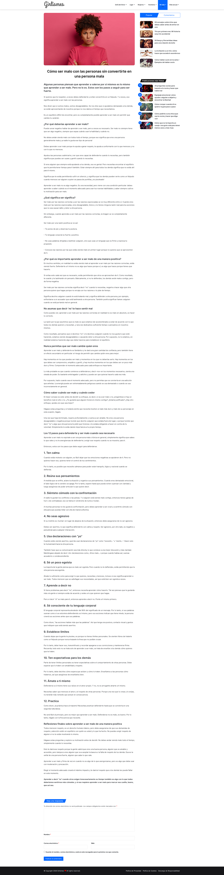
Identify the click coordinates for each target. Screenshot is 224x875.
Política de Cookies (150, 871)
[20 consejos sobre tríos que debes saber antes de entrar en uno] (146, 24)
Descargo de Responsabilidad (169, 871)
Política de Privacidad (133, 871)
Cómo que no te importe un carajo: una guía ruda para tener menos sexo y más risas (167, 125)
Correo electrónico (51, 843)
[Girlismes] (54, 5)
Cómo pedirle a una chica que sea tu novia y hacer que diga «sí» (166, 116)
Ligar (131, 5)
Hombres (151, 5)
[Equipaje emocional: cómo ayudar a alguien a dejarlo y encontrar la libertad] (146, 97)
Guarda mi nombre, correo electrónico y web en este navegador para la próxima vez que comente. (82, 852)
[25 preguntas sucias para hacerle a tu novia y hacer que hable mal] (146, 88)
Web (92, 843)
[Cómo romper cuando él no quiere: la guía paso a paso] (146, 107)
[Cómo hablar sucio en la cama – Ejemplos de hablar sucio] (146, 63)
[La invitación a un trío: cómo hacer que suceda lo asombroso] (146, 53)
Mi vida (162, 5)
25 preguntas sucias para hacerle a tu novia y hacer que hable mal (166, 88)
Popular (149, 15)
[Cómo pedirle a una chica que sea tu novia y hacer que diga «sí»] (146, 116)
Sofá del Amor (120, 5)
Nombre (47, 834)
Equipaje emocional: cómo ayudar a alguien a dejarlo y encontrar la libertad (165, 97)
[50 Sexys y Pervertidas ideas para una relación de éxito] (146, 43)
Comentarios (169, 15)
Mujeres (141, 5)
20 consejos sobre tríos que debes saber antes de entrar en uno (167, 24)
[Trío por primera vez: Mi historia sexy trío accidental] (146, 34)
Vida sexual (173, 5)
